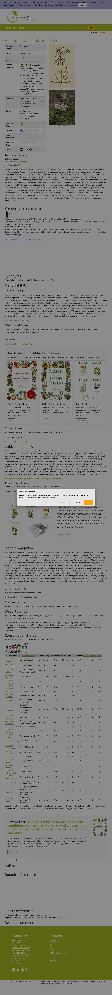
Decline (77, 502)
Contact (53, 958)
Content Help (55, 940)
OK (88, 502)
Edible (85, 656)
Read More (13, 852)
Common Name (28, 656)
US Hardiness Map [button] (32, 240)
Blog (84, 27)
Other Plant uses (19, 945)
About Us (53, 961)
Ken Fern (24, 917)
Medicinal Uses (18, 942)
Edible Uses (17, 940)
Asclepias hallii (11, 701)
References (9, 320)
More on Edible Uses (21, 320)
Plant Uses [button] (59, 27)
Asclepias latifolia (12, 726)
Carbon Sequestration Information (51, 479)
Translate (23, 162)
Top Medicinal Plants (20, 955)
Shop (69, 27)
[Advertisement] (99, 81)
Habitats (15, 961)
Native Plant (41, 27)
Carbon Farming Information (24, 479)
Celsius (8, 491)
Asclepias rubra (11, 757)
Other (99, 656)
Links (52, 950)
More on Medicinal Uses (23, 344)
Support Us (54, 945)
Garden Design (18, 958)
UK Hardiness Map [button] (14, 240)
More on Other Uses (21, 442)
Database (30, 27)
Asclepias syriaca (12, 782)
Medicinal (93, 656)
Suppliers (77, 27)
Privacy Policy (65, 502)
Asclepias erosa (11, 691)
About (50, 27)
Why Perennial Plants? (21, 950)
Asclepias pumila (12, 742)
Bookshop (54, 942)
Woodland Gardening (21, 948)
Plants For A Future (14, 27)
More (11, 420)
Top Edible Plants (19, 953)
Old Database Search (58, 953)
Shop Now (82, 420)
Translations (17, 963)
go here (48, 915)
